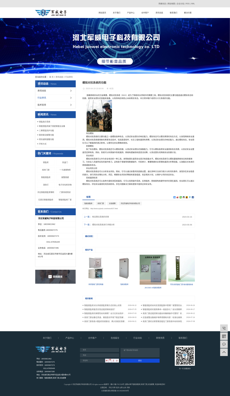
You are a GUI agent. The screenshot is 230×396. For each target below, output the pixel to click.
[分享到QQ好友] (184, 197)
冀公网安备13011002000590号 (118, 391)
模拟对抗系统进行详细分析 (103, 225)
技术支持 (42, 105)
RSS (187, 4)
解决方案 (188, 13)
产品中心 (131, 13)
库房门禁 (46, 170)
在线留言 (115, 338)
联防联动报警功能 (46, 135)
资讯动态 (159, 13)
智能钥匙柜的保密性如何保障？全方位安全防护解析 (105, 313)
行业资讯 (69, 77)
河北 (110, 388)
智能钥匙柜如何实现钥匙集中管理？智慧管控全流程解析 (166, 305)
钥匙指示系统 (44, 122)
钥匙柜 (46, 162)
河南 (128, 388)
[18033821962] (224, 328)
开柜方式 (42, 144)
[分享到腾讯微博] (190, 197)
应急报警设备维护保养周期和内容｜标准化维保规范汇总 (166, 317)
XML (193, 4)
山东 (124, 388)
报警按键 (65, 177)
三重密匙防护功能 (46, 130)
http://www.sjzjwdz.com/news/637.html (104, 209)
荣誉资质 (160, 338)
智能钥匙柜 (45, 177)
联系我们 (173, 13)
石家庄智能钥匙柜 (45, 200)
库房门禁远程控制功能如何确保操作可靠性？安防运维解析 (167, 313)
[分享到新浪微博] (177, 197)
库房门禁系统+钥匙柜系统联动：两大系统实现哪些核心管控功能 (110, 321)
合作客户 (145, 13)
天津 (113, 388)
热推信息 (162, 4)
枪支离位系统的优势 (100, 217)
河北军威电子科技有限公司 (130, 203)
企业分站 (180, 4)
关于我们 (116, 13)
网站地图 (171, 4)
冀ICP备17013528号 (117, 384)
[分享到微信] (181, 197)
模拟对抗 (157, 98)
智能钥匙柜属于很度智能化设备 (52, 126)
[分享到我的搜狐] (187, 197)
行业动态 (137, 338)
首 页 (51, 77)
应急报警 (112, 203)
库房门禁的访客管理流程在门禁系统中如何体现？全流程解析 (168, 321)
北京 (117, 388)
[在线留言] (224, 344)
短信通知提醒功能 (46, 139)
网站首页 (102, 13)
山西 (121, 388)
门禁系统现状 (65, 192)
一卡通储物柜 (65, 170)
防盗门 (65, 162)
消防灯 (46, 185)
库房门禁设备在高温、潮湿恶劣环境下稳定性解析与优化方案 (109, 317)
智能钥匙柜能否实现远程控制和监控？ (100, 309)
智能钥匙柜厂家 (65, 200)
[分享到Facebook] (193, 197)
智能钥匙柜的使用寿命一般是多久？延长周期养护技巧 (165, 309)
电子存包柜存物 (65, 185)
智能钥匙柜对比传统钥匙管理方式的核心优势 (103, 305)
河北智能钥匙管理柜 (45, 192)
